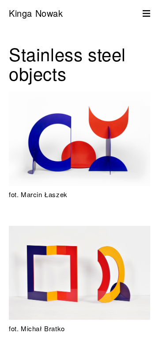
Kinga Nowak (36, 13)
